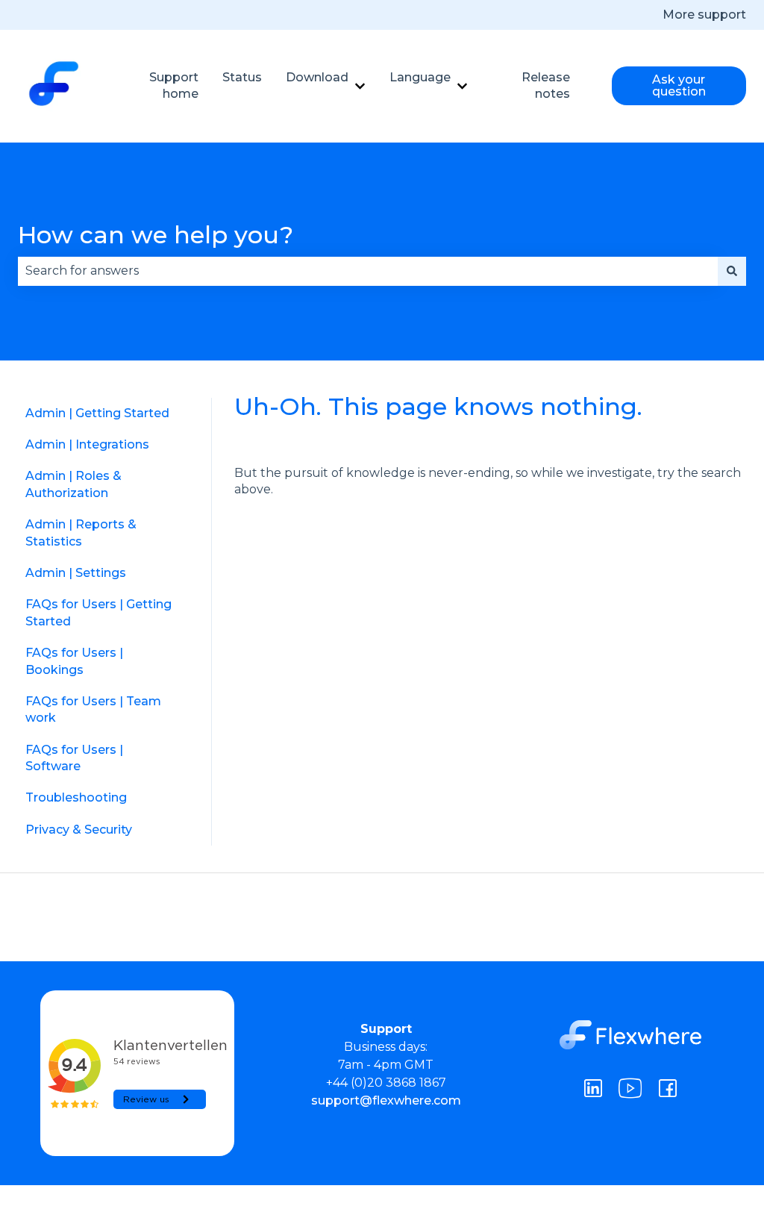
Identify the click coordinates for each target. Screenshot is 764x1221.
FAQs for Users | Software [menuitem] (74, 758)
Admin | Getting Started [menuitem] (97, 413)
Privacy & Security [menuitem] (78, 829)
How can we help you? (155, 234)
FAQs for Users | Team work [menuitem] (93, 709)
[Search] (732, 271)
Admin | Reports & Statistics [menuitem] (81, 532)
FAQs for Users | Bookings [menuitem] (74, 661)
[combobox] (368, 271)
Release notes (545, 85)
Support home (173, 85)
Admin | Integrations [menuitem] (87, 444)
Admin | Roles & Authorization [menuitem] (73, 484)
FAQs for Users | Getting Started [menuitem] (98, 612)
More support (704, 14)
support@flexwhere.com (386, 1100)
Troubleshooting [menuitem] (76, 797)
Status (242, 77)
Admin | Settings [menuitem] (75, 573)
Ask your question (679, 85)
